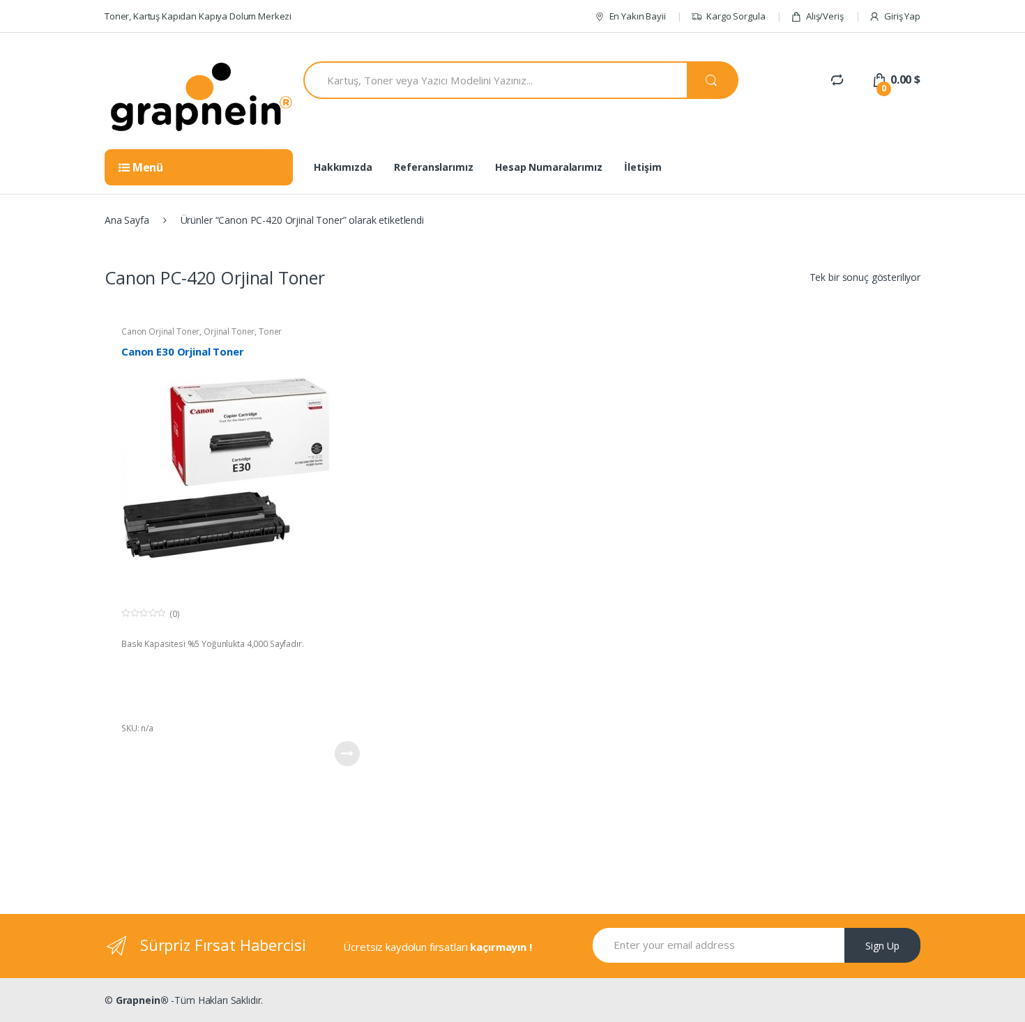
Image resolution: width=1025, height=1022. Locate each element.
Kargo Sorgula (735, 16)
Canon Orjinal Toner (160, 331)
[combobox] (495, 80)
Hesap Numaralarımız (548, 167)
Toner (270, 331)
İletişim (642, 167)
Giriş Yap (902, 16)
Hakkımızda (343, 167)
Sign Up (882, 945)
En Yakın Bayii (637, 16)
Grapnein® (142, 1000)
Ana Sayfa (127, 220)
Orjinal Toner (229, 331)
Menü (146, 167)
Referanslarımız (433, 167)
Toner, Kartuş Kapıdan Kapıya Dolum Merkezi (198, 16)
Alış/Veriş (824, 16)
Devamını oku (347, 753)
